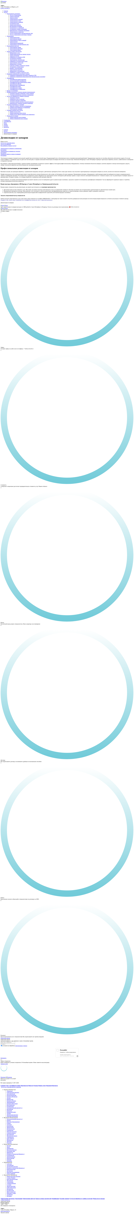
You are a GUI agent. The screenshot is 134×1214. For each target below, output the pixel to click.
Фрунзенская (10, 1134)
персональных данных (21, 1045)
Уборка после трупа (15, 111)
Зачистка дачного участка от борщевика (20, 106)
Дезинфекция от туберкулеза (17, 89)
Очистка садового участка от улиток (19, 65)
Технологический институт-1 (14, 1108)
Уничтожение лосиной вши (17, 60)
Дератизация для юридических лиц (19, 44)
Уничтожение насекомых (13, 13)
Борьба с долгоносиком (16, 68)
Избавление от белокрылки (17, 71)
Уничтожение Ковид (15, 50)
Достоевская (10, 1165)
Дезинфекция (10, 78)
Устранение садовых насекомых (18, 29)
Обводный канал (11, 1187)
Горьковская (10, 1130)
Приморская (10, 1148)
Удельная (9, 1124)
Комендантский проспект (13, 1176)
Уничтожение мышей (15, 39)
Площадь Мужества (12, 1096)
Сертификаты (7, 121)
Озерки (9, 1123)
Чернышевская (11, 1102)
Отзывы (6, 125)
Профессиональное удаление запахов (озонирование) (21, 92)
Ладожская (10, 1170)
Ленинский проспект (12, 1115)
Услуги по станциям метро (8, 143)
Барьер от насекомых (12, 90)
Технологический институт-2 (14, 1119)
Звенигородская (11, 1186)
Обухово (9, 1159)
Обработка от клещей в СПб (17, 57)
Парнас (9, 1120)
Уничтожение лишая (15, 47)
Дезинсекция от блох (15, 20)
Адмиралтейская (11, 1183)
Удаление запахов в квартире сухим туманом (22, 93)
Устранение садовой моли (17, 67)
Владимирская (11, 1105)
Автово (9, 1113)
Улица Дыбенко (11, 1173)
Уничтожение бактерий (16, 48)
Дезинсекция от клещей (16, 19)
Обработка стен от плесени (17, 99)
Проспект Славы (11, 1193)
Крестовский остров (12, 1179)
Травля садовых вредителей (14, 51)
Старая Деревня (11, 1177)
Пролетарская (10, 1158)
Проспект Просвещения (13, 1122)
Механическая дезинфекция (17, 85)
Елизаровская (10, 1155)
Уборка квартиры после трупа (18, 113)
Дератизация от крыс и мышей (18, 40)
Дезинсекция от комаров (16, 22)
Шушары (9, 1196)
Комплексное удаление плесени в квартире (21, 103)
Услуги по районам (6, 144)
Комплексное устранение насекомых (19, 30)
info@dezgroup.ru (5, 1211)
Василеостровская (11, 1149)
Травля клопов (14, 18)
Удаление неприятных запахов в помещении (22, 95)
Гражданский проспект (13, 1092)
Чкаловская (10, 1180)
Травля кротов (14, 41)
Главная (6, 11)
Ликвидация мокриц (15, 25)
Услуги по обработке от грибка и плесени (18, 96)
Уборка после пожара (12, 116)
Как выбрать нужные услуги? (8, 145)
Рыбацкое (9, 1161)
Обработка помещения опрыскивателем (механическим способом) (27, 76)
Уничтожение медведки (16, 69)
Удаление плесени (15, 97)
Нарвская (9, 1110)
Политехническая (11, 1095)
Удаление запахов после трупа (15, 110)
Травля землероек (14, 55)
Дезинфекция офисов (15, 83)
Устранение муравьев (15, 58)
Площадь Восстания (12, 1103)
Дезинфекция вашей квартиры (18, 79)
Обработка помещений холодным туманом (18, 74)
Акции (5, 124)
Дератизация (10, 36)
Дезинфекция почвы (15, 86)
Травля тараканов (14, 16)
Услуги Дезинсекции (15, 15)
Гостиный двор (11, 1151)
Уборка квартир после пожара (18, 117)
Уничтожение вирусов (13, 46)
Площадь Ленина (11, 1101)
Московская (10, 1140)
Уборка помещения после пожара (19, 118)
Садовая (9, 1184)
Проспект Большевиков (13, 1172)
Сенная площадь (11, 1133)
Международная (11, 1191)
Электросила (10, 1137)
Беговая (9, 1145)
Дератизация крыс (15, 37)
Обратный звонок (5, 1038)
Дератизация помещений (16, 43)
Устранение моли (14, 23)
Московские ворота (12, 1135)
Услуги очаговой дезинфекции (18, 81)
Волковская (10, 1189)
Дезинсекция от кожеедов (17, 32)
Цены (5, 123)
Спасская (9, 1163)
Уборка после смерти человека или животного (22, 114)
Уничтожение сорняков (16, 109)
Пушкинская (10, 1106)
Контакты (6, 127)
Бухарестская (10, 1190)
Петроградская (11, 1129)
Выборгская (10, 1099)
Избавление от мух (15, 53)
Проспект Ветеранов (12, 1116)
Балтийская (10, 1109)
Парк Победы (10, 1138)
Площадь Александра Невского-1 (16, 1154)
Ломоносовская (11, 1156)
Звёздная (9, 1141)
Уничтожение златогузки (16, 62)
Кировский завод (11, 1112)
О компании (7, 120)
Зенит (8, 1147)
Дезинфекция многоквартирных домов (20, 82)
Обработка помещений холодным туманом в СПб (23, 75)
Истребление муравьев (16, 26)
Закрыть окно (4, 1064)
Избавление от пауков (16, 64)
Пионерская (10, 1126)
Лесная (9, 1098)
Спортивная (10, 1182)
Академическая (11, 1094)
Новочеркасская (11, 1169)
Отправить (3, 1058)
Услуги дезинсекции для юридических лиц (21, 33)
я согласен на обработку (14, 1045)
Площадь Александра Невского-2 (16, 1168)
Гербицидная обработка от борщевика (20, 107)
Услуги (5, 12)
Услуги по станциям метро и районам (11, 1087)
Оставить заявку (5, 211)
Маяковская (10, 1152)
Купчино (9, 1142)
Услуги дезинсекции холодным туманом (20, 34)
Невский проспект (12, 1131)
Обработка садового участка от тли (19, 72)
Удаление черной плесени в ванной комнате (21, 102)
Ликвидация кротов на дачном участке (20, 54)
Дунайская (9, 1194)
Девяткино (10, 1091)
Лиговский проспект (12, 1166)
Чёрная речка (10, 1127)
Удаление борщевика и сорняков (15, 104)
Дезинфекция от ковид (16, 88)
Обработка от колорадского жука (18, 61)
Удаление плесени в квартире (18, 100)
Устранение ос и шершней (17, 27)
